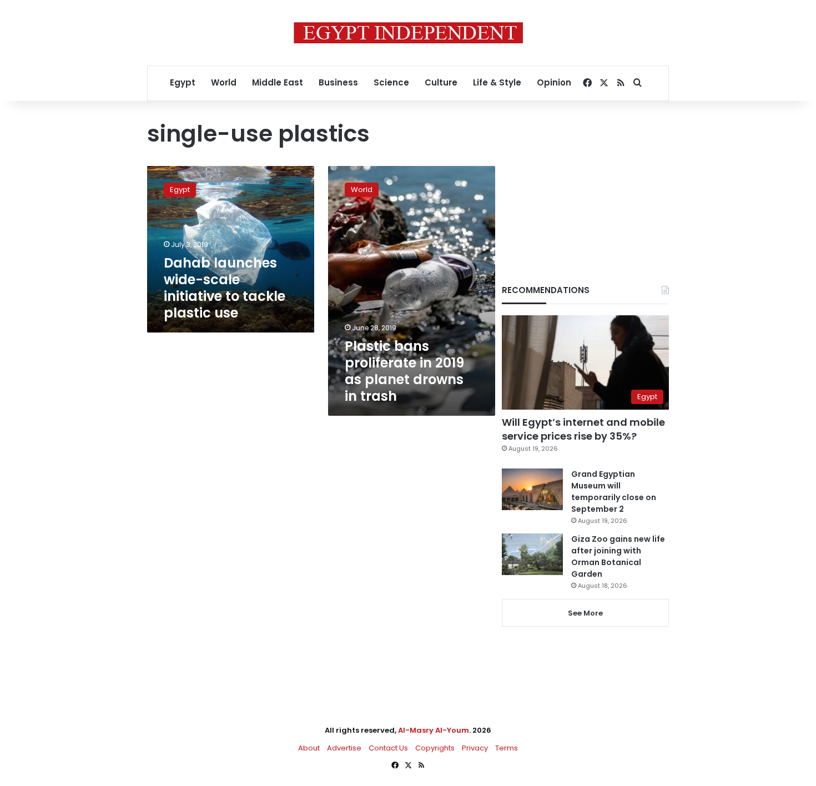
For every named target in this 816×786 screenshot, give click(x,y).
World (223, 82)
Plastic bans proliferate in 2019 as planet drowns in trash (404, 371)
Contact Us (388, 748)
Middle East (277, 82)
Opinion (554, 82)
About (309, 748)
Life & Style (497, 82)
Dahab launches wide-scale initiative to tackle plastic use (224, 288)
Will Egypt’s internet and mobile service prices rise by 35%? (583, 429)
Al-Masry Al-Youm (433, 730)
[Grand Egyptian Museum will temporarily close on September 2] (532, 489)
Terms (506, 748)
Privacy (475, 748)
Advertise (344, 748)
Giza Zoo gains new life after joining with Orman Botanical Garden (618, 556)
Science (391, 82)
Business (338, 82)
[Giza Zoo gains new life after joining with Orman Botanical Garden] (532, 554)
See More (585, 613)
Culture (441, 82)
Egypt (182, 82)
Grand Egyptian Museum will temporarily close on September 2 (613, 491)
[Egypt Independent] (408, 32)
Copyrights (435, 748)
